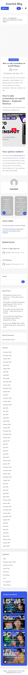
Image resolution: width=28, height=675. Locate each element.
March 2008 (6, 546)
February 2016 (7, 500)
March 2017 (6, 457)
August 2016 (6, 480)
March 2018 (6, 421)
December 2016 (7, 467)
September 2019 (7, 388)
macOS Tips (6, 568)
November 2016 (7, 470)
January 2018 (6, 427)
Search (4, 276)
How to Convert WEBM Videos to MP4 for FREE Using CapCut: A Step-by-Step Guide (14, 325)
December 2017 (7, 431)
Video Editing (6, 585)
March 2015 (6, 536)
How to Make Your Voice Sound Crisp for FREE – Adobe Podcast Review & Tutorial (13, 311)
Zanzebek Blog (14, 3)
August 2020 (6, 368)
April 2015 (6, 533)
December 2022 (7, 362)
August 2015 (6, 519)
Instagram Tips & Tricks (9, 562)
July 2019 (5, 395)
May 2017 (5, 450)
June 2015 (5, 526)
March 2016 (6, 496)
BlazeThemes (18, 672)
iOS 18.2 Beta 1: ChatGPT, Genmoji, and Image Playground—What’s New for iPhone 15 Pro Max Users (13, 304)
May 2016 (5, 490)
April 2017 (6, 454)
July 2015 (5, 523)
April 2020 (6, 375)
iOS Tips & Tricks (8, 565)
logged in (12, 225)
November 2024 (7, 355)
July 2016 (5, 483)
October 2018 (6, 401)
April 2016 (6, 493)
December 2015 (7, 506)
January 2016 (6, 503)
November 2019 (7, 381)
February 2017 (7, 460)
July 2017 (5, 444)
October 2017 (6, 437)
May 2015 (5, 529)
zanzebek (15, 69)
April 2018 (6, 418)
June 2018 (5, 411)
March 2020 (6, 378)
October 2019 (6, 385)
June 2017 (5, 447)
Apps (4, 558)
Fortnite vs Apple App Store (11, 248)
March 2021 (6, 365)
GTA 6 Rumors (7, 260)
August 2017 (6, 441)
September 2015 (7, 516)
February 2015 (7, 539)
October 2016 (6, 473)
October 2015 (6, 513)
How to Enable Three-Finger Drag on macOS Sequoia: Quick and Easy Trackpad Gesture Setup (13, 318)
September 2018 (7, 404)
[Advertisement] (14, 42)
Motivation (6, 572)
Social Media (6, 575)
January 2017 (6, 464)
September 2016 (7, 477)
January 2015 (6, 542)
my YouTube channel (17, 155)
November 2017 (7, 434)
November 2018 (7, 398)
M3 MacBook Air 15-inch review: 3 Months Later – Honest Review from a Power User (13, 297)
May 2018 (5, 414)
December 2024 (7, 352)
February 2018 (7, 424)
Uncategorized (14, 59)
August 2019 (6, 391)
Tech (4, 578)
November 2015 (7, 510)
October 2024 (6, 358)
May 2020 (5, 372)
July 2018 (5, 408)
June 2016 (5, 487)
